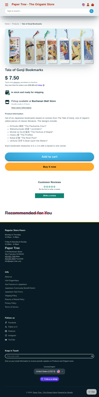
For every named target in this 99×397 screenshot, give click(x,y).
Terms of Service (11, 307)
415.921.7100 (10, 256)
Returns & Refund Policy (14, 299)
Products (15, 24)
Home (7, 24)
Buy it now (49, 166)
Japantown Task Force (14, 292)
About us (8, 277)
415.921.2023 (10, 259)
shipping (16, 82)
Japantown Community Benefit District (20, 288)
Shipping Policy (11, 296)
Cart (92, 4)
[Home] (33, 5)
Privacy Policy (10, 303)
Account (88, 4)
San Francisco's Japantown (16, 284)
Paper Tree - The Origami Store (45, 392)
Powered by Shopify (65, 392)
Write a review (49, 196)
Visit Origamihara (12, 280)
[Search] (91, 11)
